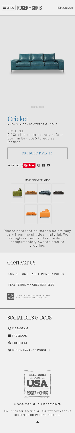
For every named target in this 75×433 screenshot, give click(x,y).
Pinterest (19, 342)
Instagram (19, 328)
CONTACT (67, 8)
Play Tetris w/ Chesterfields (31, 284)
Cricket (17, 118)
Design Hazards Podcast (30, 350)
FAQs (33, 273)
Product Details (37, 153)
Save (31, 165)
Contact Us (17, 273)
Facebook (19, 335)
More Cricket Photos (37, 180)
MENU (10, 8)
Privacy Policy (52, 273)
